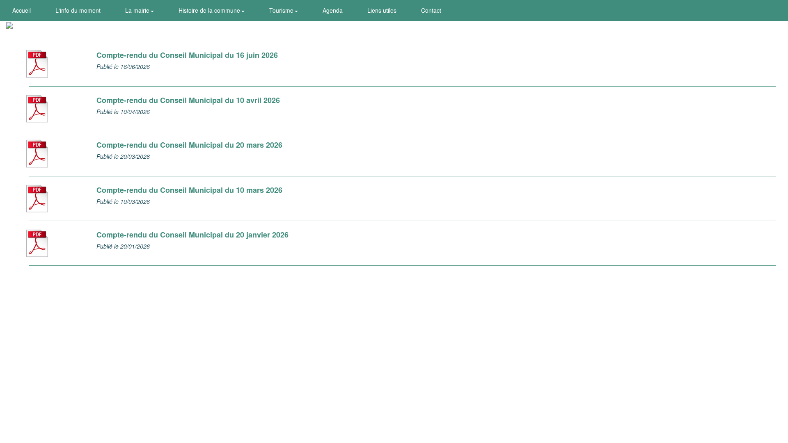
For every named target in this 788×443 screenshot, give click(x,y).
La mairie (138, 10)
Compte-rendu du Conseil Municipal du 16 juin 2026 (187, 55)
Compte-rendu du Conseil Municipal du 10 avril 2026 (188, 100)
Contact (431, 10)
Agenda (333, 10)
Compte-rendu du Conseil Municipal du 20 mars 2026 (189, 144)
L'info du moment (78, 10)
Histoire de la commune (210, 10)
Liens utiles (381, 10)
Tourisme (282, 10)
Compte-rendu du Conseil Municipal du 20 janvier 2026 (192, 234)
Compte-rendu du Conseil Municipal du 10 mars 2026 (189, 190)
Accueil (21, 10)
